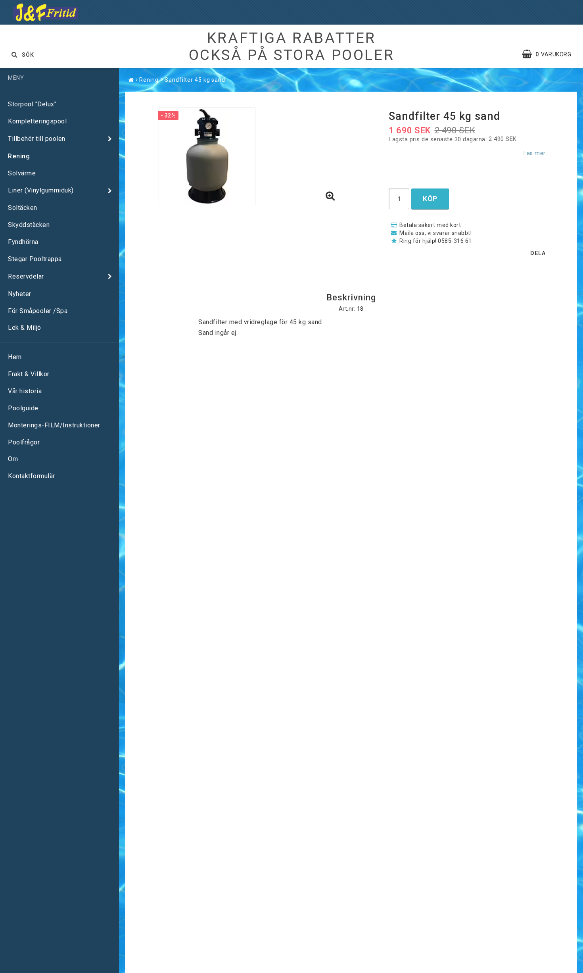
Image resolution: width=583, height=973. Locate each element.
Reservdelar (26, 276)
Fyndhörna (23, 242)
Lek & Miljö (24, 327)
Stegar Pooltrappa (35, 259)
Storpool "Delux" (32, 104)
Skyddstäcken (29, 225)
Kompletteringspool (37, 121)
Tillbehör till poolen (36, 138)
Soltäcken (22, 208)
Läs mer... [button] (536, 153)
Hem (15, 357)
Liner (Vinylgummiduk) (41, 190)
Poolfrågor (24, 442)
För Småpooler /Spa (37, 311)
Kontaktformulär (31, 476)
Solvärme (22, 173)
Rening (19, 156)
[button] (550, 54)
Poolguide (23, 408)
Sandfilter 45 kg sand (195, 80)
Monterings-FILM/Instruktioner (54, 425)
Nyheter (19, 294)
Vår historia (25, 391)
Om (13, 459)
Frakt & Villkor (29, 374)
